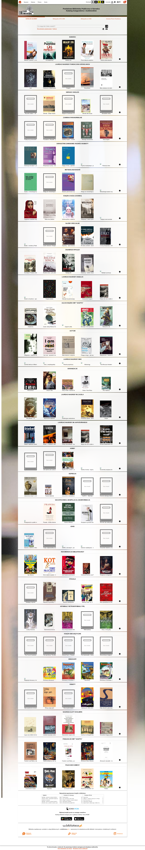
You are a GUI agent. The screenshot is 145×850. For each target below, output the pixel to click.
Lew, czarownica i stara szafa (68, 798)
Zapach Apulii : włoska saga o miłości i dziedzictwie (93, 802)
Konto (45, 2)
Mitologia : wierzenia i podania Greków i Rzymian (51, 797)
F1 (115, 2)
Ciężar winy (85, 797)
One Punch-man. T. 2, (87, 800)
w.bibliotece (64, 829)
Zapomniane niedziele (67, 801)
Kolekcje (55, 28)
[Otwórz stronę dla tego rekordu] (31, 50)
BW (96, 2)
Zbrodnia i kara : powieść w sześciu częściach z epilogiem (53, 802)
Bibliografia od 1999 (86, 18)
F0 (112, 2)
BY (103, 2)
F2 (119, 2)
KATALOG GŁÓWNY (31, 18)
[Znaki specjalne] (106, 29)
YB (99, 2)
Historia (33, 2)
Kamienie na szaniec (46, 800)
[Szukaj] (106, 26)
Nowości (26, 2)
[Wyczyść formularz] (103, 29)
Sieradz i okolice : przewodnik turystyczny (50, 798)
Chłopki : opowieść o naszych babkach (70, 800)
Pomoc (39, 2)
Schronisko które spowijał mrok (69, 802)
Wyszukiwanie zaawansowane (44, 28)
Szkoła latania (65, 797)
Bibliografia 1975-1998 (59, 18)
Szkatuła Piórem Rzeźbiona (113, 18)
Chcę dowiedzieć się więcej (65, 848)
